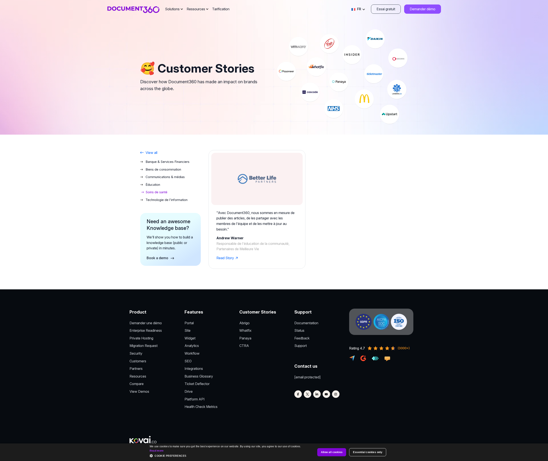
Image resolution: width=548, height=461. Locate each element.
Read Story (225, 258)
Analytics (192, 346)
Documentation (306, 323)
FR (359, 9)
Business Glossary (199, 376)
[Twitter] (307, 394)
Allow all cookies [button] (332, 452)
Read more (157, 450)
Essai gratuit (386, 9)
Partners (136, 368)
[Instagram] (336, 394)
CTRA (244, 346)
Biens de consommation (163, 169)
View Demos (139, 391)
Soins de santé (156, 192)
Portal (189, 323)
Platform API (195, 399)
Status (299, 330)
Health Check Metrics (201, 406)
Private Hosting (141, 338)
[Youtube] (326, 394)
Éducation (153, 185)
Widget (190, 338)
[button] (227, 456)
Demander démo (422, 9)
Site (188, 330)
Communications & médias (165, 177)
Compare (137, 384)
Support (300, 346)
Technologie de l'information (167, 200)
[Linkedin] (317, 394)
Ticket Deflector (197, 384)
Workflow (192, 353)
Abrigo (244, 323)
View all (151, 152)
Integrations (194, 368)
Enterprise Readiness (146, 330)
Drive (189, 391)
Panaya (245, 338)
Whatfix (245, 330)
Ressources (196, 9)
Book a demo (158, 258)
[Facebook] (298, 394)
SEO (188, 361)
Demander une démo (146, 323)
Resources (138, 376)
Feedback (302, 338)
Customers (138, 361)
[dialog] (274, 452)
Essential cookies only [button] (367, 452)
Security (136, 353)
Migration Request (144, 346)
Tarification (220, 9)
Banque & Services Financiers (167, 162)
